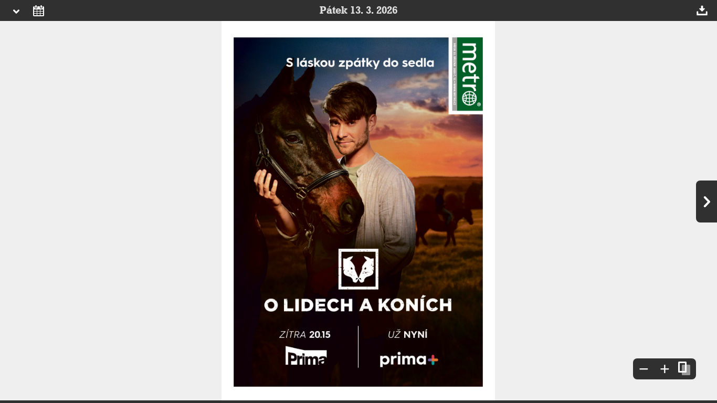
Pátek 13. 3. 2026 (358, 10)
